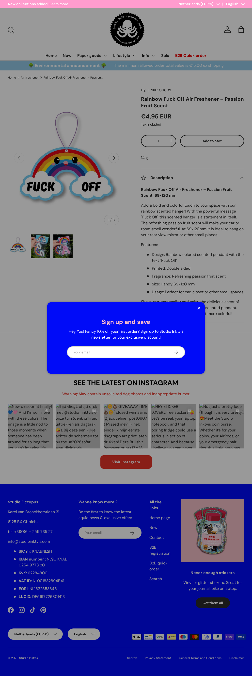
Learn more (58, 4)
